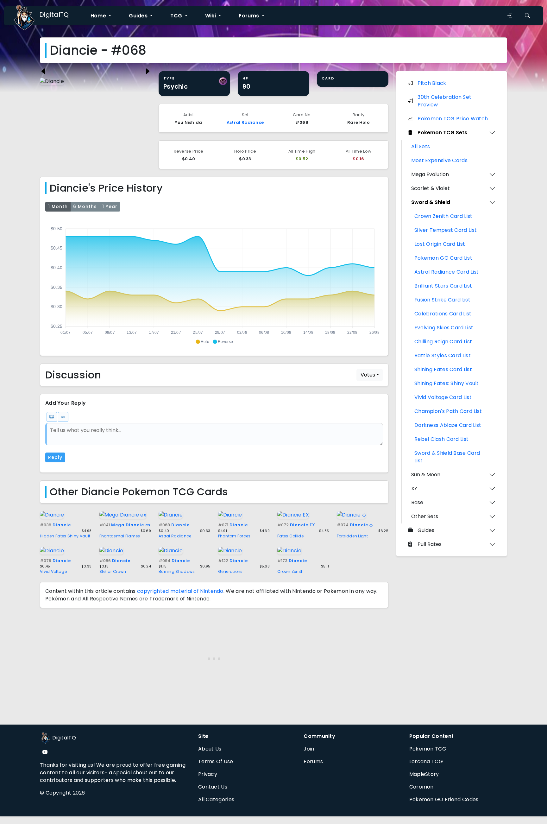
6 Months (85, 206)
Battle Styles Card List (442, 355)
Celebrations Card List (443, 313)
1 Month (58, 206)
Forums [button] (249, 15)
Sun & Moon (425, 474)
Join (309, 748)
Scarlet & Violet (430, 188)
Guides (426, 530)
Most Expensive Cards (439, 160)
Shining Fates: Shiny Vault (446, 383)
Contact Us (212, 786)
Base (417, 502)
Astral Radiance (245, 122)
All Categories (216, 799)
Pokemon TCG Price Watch (453, 118)
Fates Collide (290, 536)
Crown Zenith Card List (443, 216)
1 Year (109, 206)
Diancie (55, 525)
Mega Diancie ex (125, 525)
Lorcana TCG (426, 761)
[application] (214, 282)
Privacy (207, 774)
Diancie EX (296, 525)
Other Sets (424, 516)
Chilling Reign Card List (443, 341)
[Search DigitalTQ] (527, 15)
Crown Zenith (290, 571)
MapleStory (424, 774)
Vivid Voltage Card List (443, 397)
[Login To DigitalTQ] (510, 15)
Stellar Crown (112, 571)
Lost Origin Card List (439, 244)
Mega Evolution (430, 174)
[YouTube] (44, 752)
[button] (202, 341)
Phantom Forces (234, 536)
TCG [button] (176, 15)
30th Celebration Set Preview (444, 100)
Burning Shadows (177, 571)
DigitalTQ (54, 14)
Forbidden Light (352, 536)
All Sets (420, 146)
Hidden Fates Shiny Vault (65, 536)
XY (414, 488)
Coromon (421, 786)
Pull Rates (430, 544)
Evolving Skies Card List (443, 327)
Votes (368, 374)
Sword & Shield (430, 202)
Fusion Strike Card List (442, 299)
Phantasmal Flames (119, 536)
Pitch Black (432, 83)
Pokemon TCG (427, 748)
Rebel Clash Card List (441, 439)
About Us (209, 748)
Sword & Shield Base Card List (447, 456)
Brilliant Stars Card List (443, 285)
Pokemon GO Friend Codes (444, 799)
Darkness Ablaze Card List (447, 425)
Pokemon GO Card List (443, 258)
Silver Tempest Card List (445, 230)
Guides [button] (139, 15)
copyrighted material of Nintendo (180, 591)
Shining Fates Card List (443, 369)
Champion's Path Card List (448, 411)
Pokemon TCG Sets (442, 132)
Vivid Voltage (53, 571)
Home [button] (99, 15)
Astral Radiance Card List (446, 272)
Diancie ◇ (355, 525)
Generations (230, 571)
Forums (313, 761)
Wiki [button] (211, 15)
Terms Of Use (215, 761)
